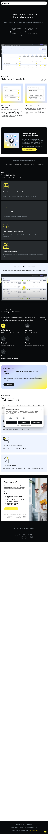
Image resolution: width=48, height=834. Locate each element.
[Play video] (24, 287)
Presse (21, 827)
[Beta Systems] (28, 824)
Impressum (13, 830)
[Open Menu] (45, 3)
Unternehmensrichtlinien (29, 827)
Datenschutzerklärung (20, 830)
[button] (24, 287)
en (36, 827)
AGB (27, 830)
